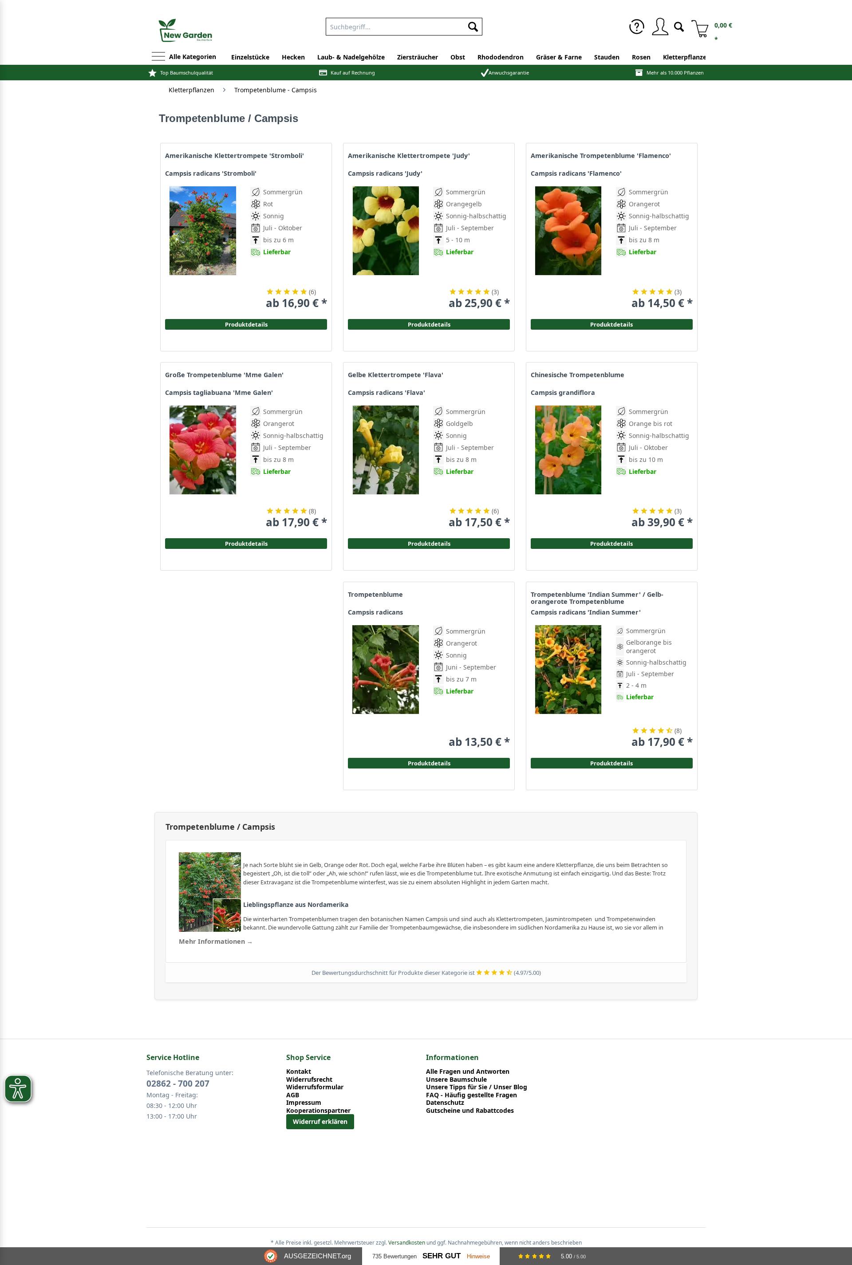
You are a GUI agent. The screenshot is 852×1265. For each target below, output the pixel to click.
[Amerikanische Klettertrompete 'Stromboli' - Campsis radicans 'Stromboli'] (203, 248)
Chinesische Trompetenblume (577, 374)
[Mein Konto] (660, 26)
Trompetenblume (375, 594)
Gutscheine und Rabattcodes (470, 1111)
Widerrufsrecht (309, 1080)
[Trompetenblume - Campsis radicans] (385, 687)
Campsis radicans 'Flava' (386, 392)
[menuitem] (404, 25)
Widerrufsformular (314, 1087)
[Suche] (679, 26)
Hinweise (478, 1256)
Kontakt (298, 1072)
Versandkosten (406, 1242)
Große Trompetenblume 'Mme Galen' (224, 374)
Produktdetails (611, 324)
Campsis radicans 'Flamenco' (576, 173)
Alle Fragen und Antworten (467, 1072)
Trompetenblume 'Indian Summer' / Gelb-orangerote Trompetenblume (597, 598)
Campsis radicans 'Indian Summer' (586, 612)
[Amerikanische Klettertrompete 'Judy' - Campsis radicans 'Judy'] (385, 248)
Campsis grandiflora (563, 392)
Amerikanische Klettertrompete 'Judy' (409, 155)
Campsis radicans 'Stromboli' (210, 173)
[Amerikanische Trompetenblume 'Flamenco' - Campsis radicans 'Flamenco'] (568, 248)
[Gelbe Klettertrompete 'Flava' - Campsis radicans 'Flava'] (385, 467)
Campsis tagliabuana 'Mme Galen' (219, 392)
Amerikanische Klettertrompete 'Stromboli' (234, 155)
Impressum (303, 1103)
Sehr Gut (441, 1256)
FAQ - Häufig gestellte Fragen (471, 1095)
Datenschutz (445, 1103)
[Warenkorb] (697, 26)
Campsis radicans (375, 612)
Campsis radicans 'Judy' (385, 173)
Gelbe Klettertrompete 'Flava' (395, 374)
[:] (653, 272)
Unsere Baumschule (456, 1080)
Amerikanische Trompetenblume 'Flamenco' (601, 155)
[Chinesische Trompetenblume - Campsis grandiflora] (568, 467)
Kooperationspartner (318, 1111)
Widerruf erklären (320, 1121)
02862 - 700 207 (177, 1083)
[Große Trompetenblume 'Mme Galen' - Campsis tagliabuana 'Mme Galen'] (203, 467)
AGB (292, 1095)
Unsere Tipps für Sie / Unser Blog (476, 1087)
